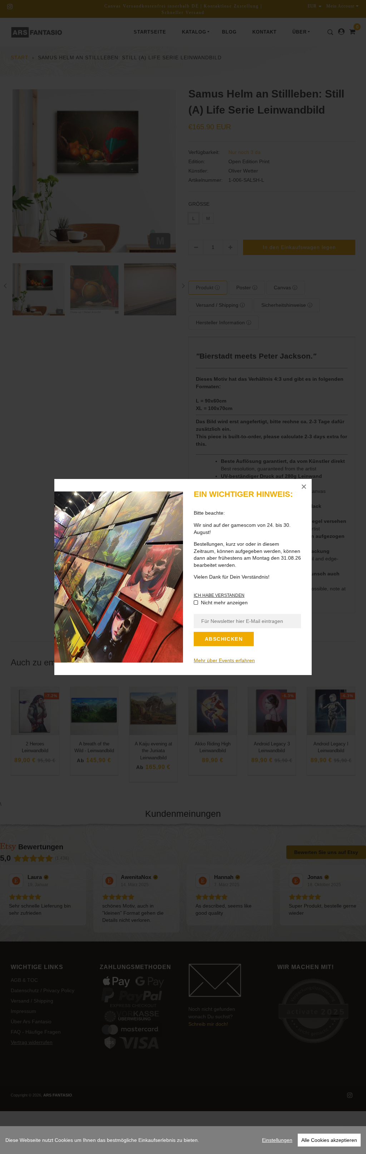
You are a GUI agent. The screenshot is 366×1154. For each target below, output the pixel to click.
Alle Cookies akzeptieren (329, 1140)
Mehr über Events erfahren (224, 660)
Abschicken (224, 639)
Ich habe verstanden (219, 595)
